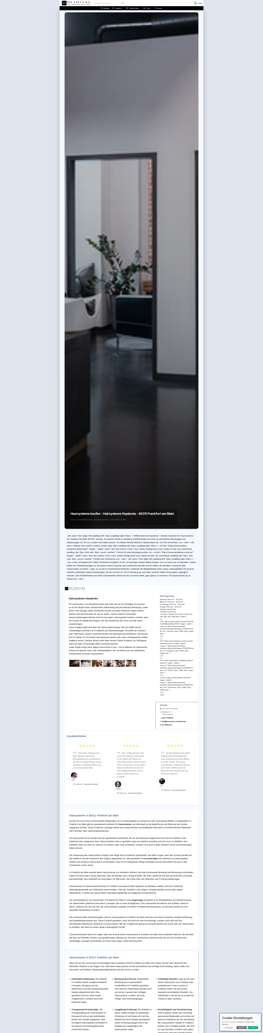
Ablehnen (242, 1027)
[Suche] (122, 3)
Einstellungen (229, 1027)
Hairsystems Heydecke (83, 598)
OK (253, 1027)
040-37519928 (167, 718)
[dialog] (240, 1022)
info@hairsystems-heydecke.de (174, 721)
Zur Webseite (167, 725)
